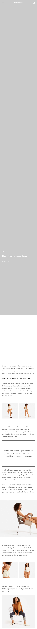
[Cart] (34, 3)
